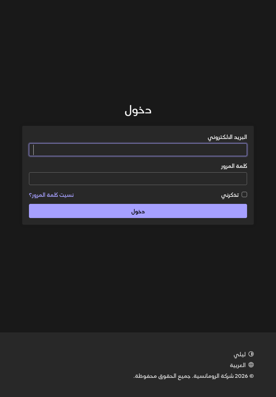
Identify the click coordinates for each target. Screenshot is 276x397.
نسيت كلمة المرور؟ (51, 194)
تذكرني (230, 194)
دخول (138, 211)
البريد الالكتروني (227, 137)
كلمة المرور (234, 165)
